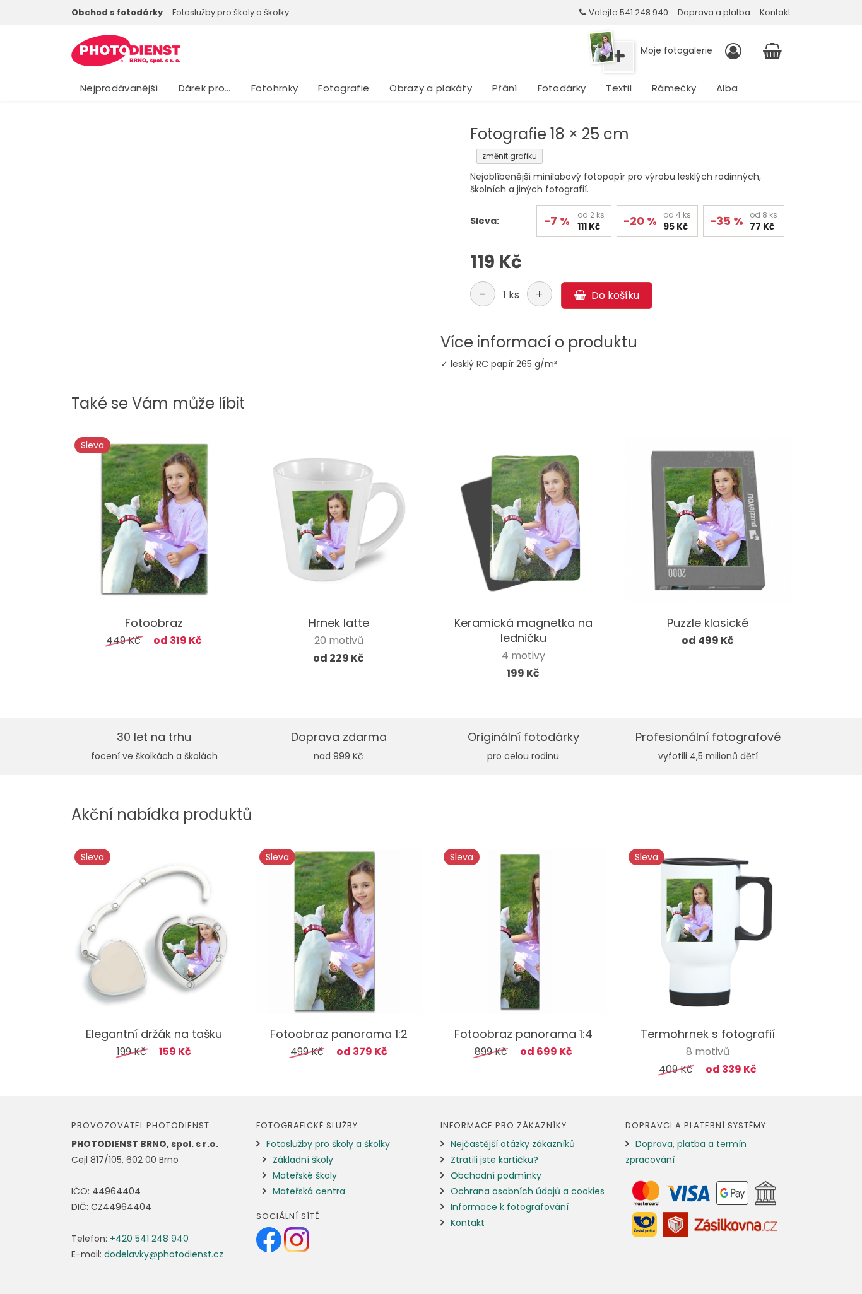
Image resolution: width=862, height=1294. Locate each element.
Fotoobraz (154, 623)
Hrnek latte (339, 623)
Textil (619, 88)
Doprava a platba (714, 12)
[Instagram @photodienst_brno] (296, 1239)
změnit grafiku (509, 156)
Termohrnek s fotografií (708, 1034)
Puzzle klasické (707, 623)
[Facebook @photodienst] (270, 1239)
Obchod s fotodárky (117, 12)
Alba (727, 88)
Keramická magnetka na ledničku (523, 630)
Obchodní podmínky (496, 1175)
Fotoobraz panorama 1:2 (339, 1034)
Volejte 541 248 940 (628, 12)
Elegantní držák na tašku (154, 1034)
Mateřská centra (309, 1191)
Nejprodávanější (119, 88)
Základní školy (303, 1159)
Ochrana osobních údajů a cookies (528, 1191)
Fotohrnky (274, 88)
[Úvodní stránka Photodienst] (125, 50)
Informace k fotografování (510, 1207)
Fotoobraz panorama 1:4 (523, 1034)
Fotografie (343, 88)
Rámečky (674, 88)
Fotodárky (562, 88)
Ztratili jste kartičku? (494, 1159)
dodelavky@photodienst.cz (163, 1254)
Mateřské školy (305, 1175)
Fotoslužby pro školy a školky (230, 12)
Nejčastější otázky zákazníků (513, 1144)
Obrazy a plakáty (430, 88)
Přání (504, 88)
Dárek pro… (205, 88)
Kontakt (775, 12)
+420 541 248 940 (149, 1238)
